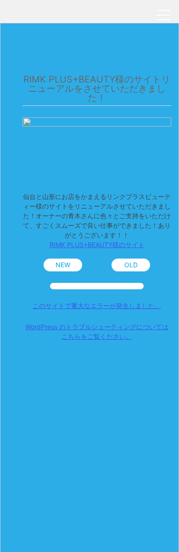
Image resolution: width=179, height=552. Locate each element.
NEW (63, 265)
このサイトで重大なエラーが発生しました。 (97, 305)
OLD (131, 265)
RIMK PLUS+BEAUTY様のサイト (97, 244)
